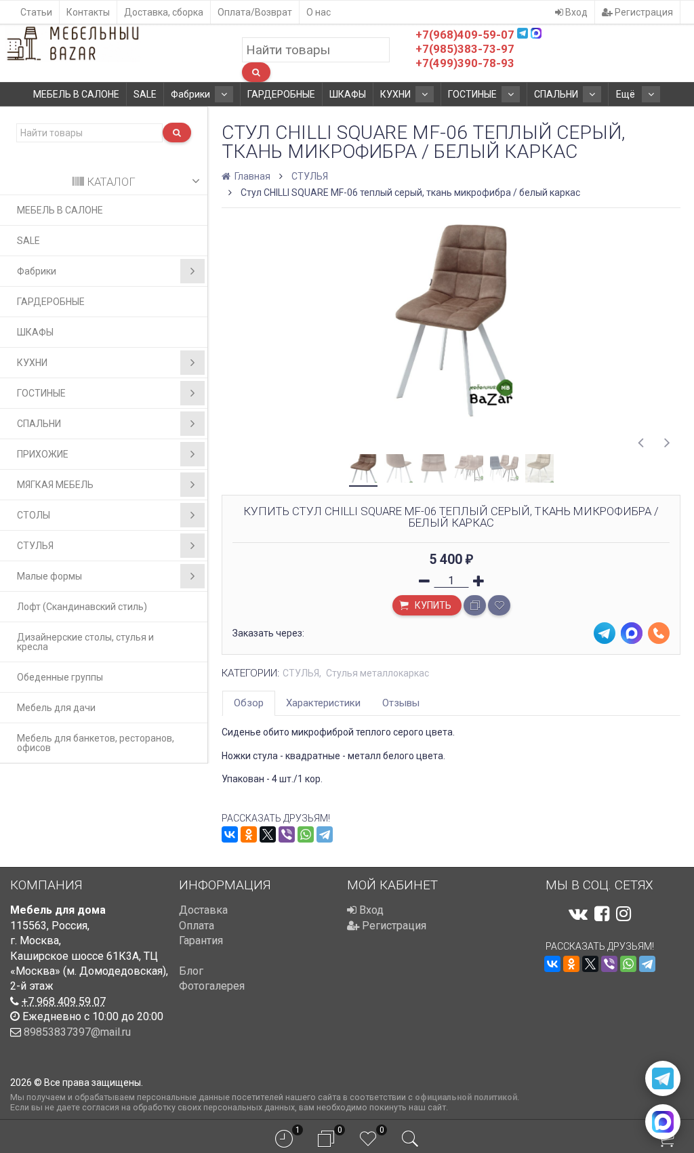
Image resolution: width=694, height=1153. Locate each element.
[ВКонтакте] (230, 834)
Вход (575, 12)
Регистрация (643, 12)
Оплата (196, 925)
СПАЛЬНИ (556, 94)
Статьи (36, 12)
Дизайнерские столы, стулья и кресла (85, 642)
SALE (145, 94)
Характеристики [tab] (323, 703)
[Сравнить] (475, 605)
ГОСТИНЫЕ (472, 94)
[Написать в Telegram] (662, 1078)
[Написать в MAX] (662, 1121)
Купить (432, 605)
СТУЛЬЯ (35, 545)
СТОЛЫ (33, 515)
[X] (268, 834)
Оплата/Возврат (255, 12)
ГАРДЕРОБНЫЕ (281, 94)
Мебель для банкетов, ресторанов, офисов (95, 743)
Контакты (88, 12)
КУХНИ (395, 94)
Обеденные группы (60, 677)
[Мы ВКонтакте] (578, 914)
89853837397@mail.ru (77, 1032)
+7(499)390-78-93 (464, 63)
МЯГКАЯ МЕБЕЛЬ (55, 484)
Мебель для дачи (56, 707)
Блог (191, 971)
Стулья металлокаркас (377, 673)
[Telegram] (325, 834)
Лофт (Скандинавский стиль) (82, 606)
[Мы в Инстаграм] (623, 914)
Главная (251, 176)
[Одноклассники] (249, 834)
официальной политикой (466, 1097)
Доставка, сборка (163, 12)
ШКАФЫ (347, 94)
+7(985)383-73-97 (464, 49)
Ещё (626, 94)
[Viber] (287, 834)
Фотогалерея (212, 985)
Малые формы (49, 576)
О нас (318, 12)
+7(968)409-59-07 (464, 34)
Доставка (203, 910)
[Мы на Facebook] (601, 914)
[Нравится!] (499, 605)
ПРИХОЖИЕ (42, 454)
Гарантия (201, 940)
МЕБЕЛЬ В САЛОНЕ (76, 94)
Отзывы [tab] (401, 703)
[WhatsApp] (306, 834)
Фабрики (190, 94)
